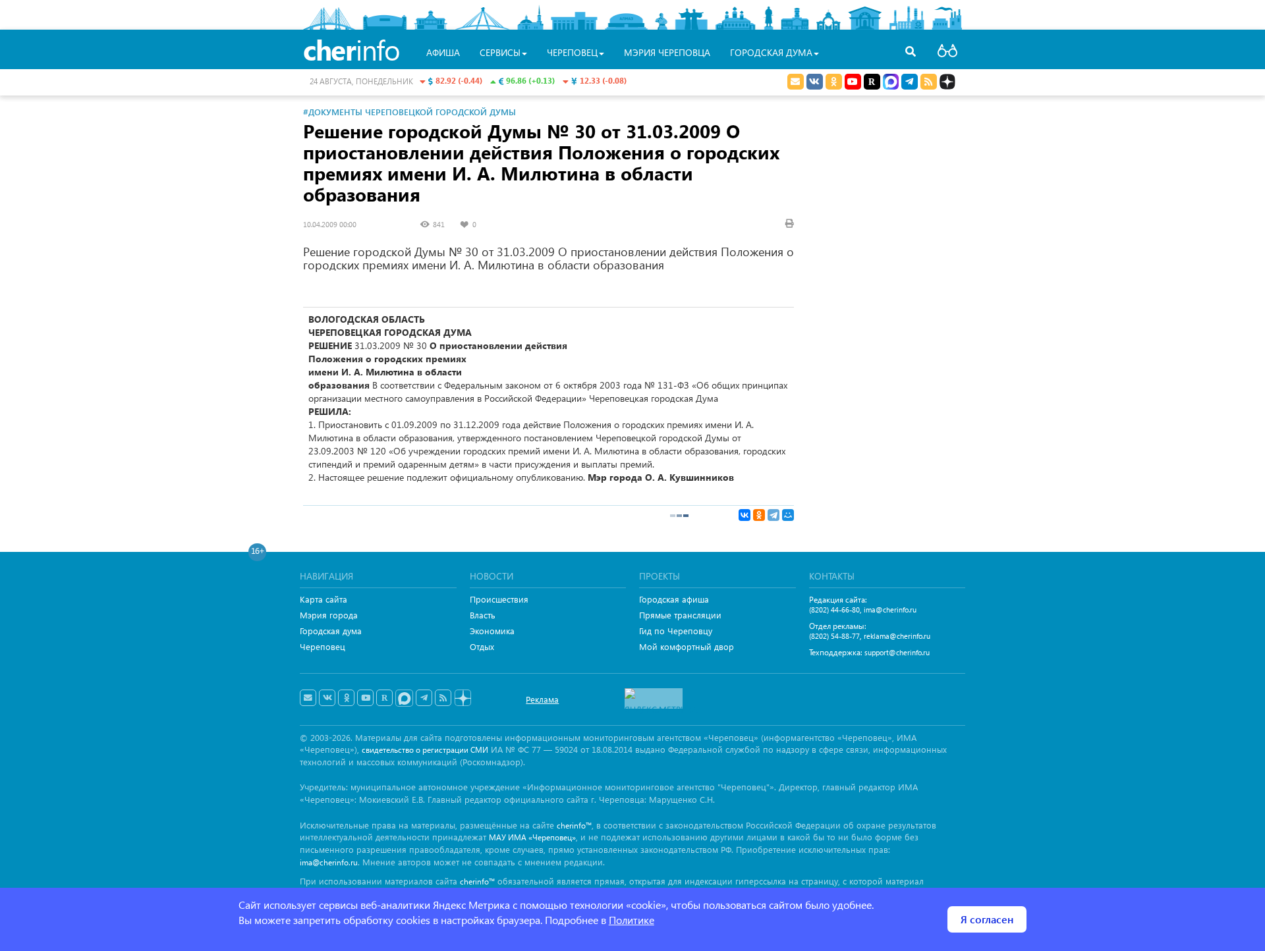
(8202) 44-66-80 (834, 609)
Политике (631, 920)
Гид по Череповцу (675, 630)
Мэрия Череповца (667, 52)
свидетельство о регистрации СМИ (425, 750)
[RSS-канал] (443, 698)
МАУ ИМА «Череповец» (532, 837)
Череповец (322, 646)
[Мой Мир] (788, 515)
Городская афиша (674, 599)
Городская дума (331, 630)
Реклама (542, 699)
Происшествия (499, 599)
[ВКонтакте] (744, 515)
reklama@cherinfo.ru (897, 636)
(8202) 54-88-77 (834, 636)
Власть (482, 614)
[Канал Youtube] (853, 82)
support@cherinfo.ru (897, 652)
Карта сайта (323, 599)
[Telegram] (773, 515)
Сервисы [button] (500, 52)
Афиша (443, 52)
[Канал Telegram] (424, 698)
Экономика (492, 630)
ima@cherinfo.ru (890, 609)
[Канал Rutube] (872, 82)
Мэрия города (329, 614)
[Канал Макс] (891, 83)
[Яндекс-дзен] (462, 698)
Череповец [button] (572, 52)
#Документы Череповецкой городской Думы (409, 111)
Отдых (482, 646)
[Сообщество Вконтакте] (327, 698)
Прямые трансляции (680, 614)
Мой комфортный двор (686, 646)
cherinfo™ (574, 825)
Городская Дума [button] (771, 52)
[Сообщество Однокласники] (834, 82)
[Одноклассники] (759, 515)
